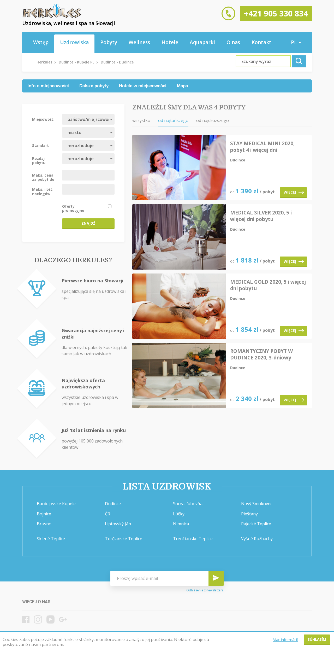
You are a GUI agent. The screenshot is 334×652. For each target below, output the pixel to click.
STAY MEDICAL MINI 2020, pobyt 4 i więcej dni (262, 146)
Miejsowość (42, 119)
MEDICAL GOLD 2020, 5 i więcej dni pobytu (268, 285)
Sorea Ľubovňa (187, 504)
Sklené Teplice (51, 539)
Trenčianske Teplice (193, 539)
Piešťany (249, 514)
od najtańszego (173, 120)
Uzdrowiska (74, 42)
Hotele (170, 42)
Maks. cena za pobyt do (43, 177)
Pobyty (108, 42)
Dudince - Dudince (117, 62)
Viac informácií (285, 639)
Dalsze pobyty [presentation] (94, 85)
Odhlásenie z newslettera (205, 590)
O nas (233, 42)
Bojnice (44, 514)
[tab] (48, 86)
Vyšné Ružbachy (257, 539)
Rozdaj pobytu (38, 160)
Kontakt (261, 42)
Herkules (44, 62)
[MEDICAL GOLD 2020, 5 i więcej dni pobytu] (179, 306)
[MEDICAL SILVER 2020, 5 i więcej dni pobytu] (179, 237)
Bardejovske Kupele (56, 504)
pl (294, 42)
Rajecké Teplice (256, 524)
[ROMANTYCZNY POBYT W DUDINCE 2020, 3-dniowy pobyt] (179, 376)
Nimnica (181, 524)
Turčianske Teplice (123, 539)
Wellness (139, 42)
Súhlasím (317, 639)
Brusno (44, 524)
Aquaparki (202, 42)
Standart (40, 145)
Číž (108, 514)
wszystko (141, 120)
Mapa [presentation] (182, 85)
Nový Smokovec (256, 504)
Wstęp (41, 42)
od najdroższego (212, 120)
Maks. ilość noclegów (42, 191)
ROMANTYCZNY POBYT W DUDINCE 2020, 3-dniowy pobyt (261, 354)
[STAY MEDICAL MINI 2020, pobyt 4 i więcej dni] (179, 168)
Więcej (290, 192)
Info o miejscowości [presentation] (48, 85)
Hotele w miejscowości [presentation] (142, 85)
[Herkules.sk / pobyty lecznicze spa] (52, 17)
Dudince (113, 504)
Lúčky (178, 514)
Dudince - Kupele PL (76, 62)
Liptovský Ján (118, 524)
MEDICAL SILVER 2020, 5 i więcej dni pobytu (261, 216)
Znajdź (88, 223)
